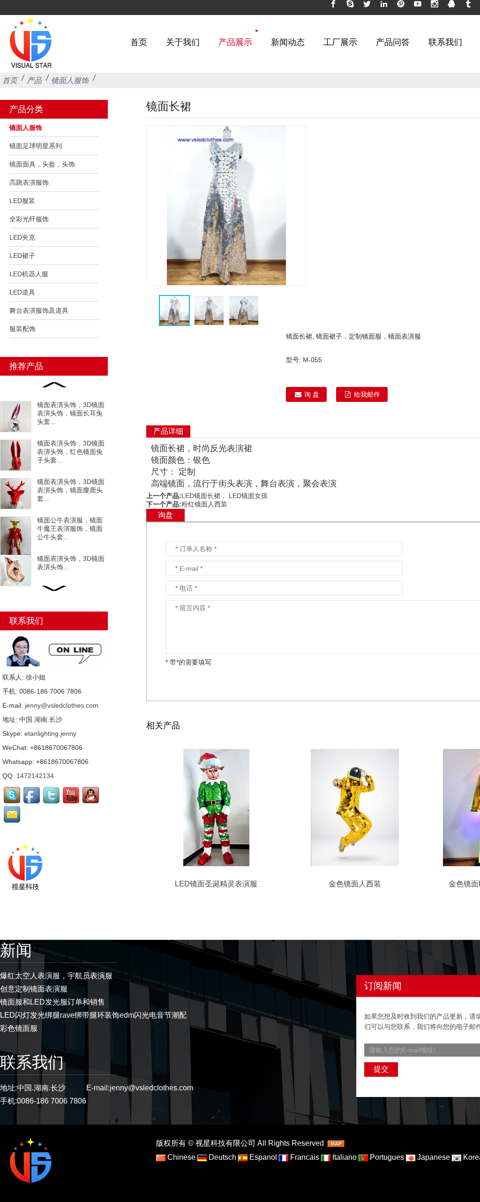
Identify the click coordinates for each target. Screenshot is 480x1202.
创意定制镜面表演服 (34, 989)
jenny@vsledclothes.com (61, 705)
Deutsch (221, 1157)
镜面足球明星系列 (35, 146)
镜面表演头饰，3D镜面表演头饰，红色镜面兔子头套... (71, 451)
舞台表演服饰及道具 (38, 310)
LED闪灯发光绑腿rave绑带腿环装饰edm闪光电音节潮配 (93, 1015)
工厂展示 (340, 42)
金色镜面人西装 (355, 884)
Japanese (432, 1157)
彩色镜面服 (19, 1028)
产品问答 (393, 42)
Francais (303, 1157)
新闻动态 (288, 42)
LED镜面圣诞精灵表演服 (216, 884)
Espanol (262, 1157)
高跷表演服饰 (29, 182)
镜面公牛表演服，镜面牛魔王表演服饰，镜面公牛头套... (70, 528)
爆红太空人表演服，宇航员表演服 (56, 976)
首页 (138, 42)
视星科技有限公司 (225, 1143)
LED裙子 (22, 255)
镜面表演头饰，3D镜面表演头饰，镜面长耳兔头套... (71, 413)
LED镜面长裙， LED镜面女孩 (224, 495)
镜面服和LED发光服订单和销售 (52, 1002)
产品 (34, 80)
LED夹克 (22, 237)
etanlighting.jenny (50, 733)
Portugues (386, 1157)
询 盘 (311, 394)
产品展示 (235, 42)
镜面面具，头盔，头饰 (42, 164)
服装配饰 (22, 329)
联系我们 (445, 42)
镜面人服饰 (70, 80)
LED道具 (22, 292)
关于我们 (183, 42)
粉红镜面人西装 (204, 504)
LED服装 (22, 200)
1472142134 (35, 775)
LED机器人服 (28, 274)
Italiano (343, 1157)
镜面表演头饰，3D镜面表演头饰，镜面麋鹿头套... (71, 490)
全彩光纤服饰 (29, 219)
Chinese (180, 1157)
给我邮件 (367, 394)
